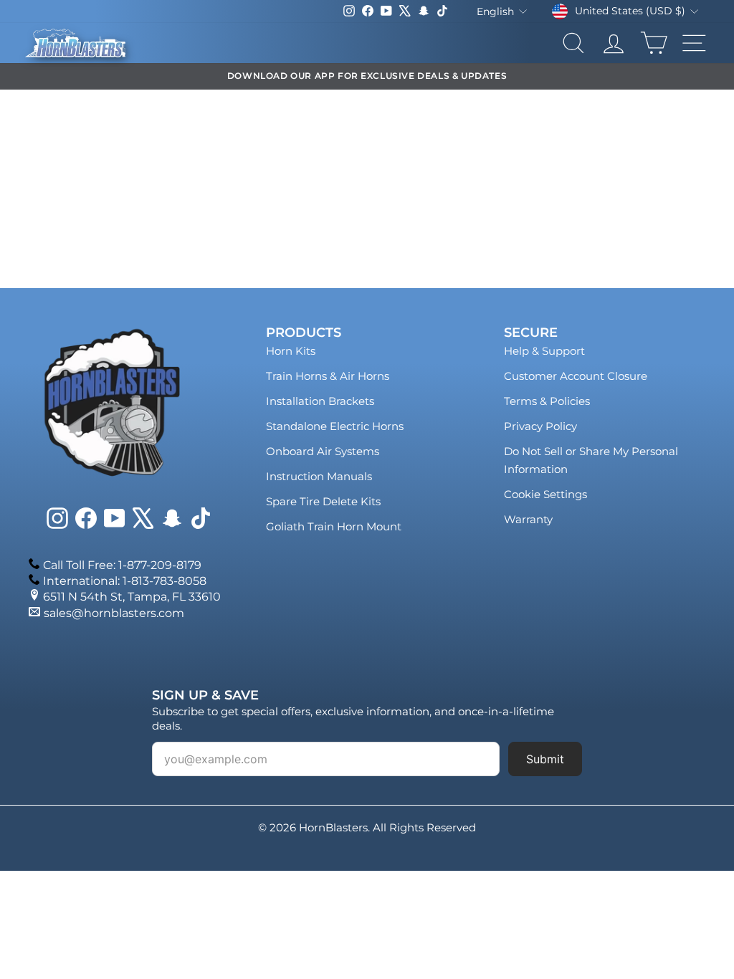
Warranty (528, 519)
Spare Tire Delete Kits (323, 501)
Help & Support (544, 351)
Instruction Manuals (319, 476)
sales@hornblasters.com (114, 613)
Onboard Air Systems (322, 451)
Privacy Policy (540, 426)
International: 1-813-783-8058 (124, 581)
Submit (545, 759)
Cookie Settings (545, 494)
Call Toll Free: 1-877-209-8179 (122, 565)
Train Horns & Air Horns (327, 376)
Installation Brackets (320, 401)
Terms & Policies (547, 401)
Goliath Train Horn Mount (333, 526)
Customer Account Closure (575, 376)
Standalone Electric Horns (335, 426)
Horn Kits (290, 351)
